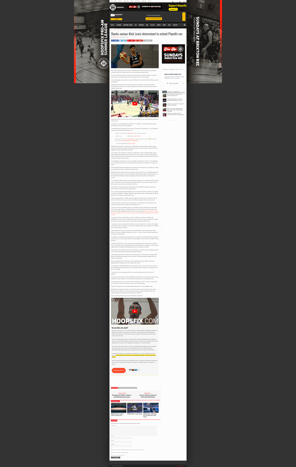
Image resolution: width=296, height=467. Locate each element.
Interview (121, 387)
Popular (170, 91)
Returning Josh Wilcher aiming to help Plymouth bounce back (121, 396)
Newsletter (137, 1)
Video (164, 25)
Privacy (179, 465)
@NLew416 (130, 133)
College (152, 25)
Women (113, 29)
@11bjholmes (130, 139)
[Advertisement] (139, 381)
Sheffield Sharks (132, 387)
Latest (112, 25)
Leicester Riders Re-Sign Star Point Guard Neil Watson (148, 396)
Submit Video (126, 1)
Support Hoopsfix (118, 370)
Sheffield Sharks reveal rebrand (134, 414)
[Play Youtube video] (135, 103)
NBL (147, 25)
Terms (182, 465)
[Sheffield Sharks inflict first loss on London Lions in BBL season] (151, 412)
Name (112, 436)
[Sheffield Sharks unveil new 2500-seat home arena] (118, 412)
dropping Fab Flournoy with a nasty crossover (128, 212)
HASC (169, 25)
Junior (158, 25)
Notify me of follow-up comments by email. (120, 452)
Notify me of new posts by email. (117, 455)
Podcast (175, 25)
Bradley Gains (116, 37)
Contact (132, 1)
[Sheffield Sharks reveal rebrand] (135, 412)
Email (112, 440)
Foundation (144, 1)
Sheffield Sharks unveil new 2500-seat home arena (117, 414)
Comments (176, 91)
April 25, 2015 (137, 136)
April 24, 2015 (131, 143)
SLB (136, 25)
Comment (113, 425)
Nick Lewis (126, 387)
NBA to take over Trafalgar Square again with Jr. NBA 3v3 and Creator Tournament (175, 110)
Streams (118, 25)
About (115, 1)
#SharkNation (135, 140)
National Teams (127, 25)
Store (111, 1)
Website (112, 444)
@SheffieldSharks (126, 140)
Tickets (149, 1)
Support (120, 1)
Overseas (141, 25)
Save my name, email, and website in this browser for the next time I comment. (127, 449)
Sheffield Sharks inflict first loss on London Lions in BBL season (150, 415)
